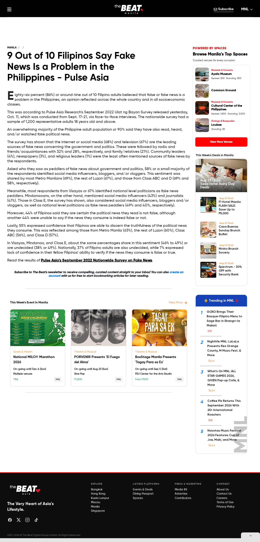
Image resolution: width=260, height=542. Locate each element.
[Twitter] (18, 520)
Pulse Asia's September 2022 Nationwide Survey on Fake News (96, 260)
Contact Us (224, 493)
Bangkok (97, 489)
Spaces (138, 498)
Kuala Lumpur (100, 498)
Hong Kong (98, 493)
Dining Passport (143, 493)
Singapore (98, 510)
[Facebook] (10, 520)
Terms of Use (225, 502)
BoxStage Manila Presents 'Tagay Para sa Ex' (155, 359)
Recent (130, 21)
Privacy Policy (225, 506)
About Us (223, 489)
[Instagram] (27, 520)
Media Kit (181, 489)
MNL (245, 9)
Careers (222, 498)
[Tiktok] (36, 520)
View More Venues (221, 142)
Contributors (183, 498)
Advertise (181, 493)
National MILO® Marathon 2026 (34, 359)
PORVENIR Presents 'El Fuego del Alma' (97, 359)
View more (176, 302)
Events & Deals (143, 489)
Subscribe (225, 9)
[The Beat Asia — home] (25, 490)
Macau (95, 502)
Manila (12, 47)
